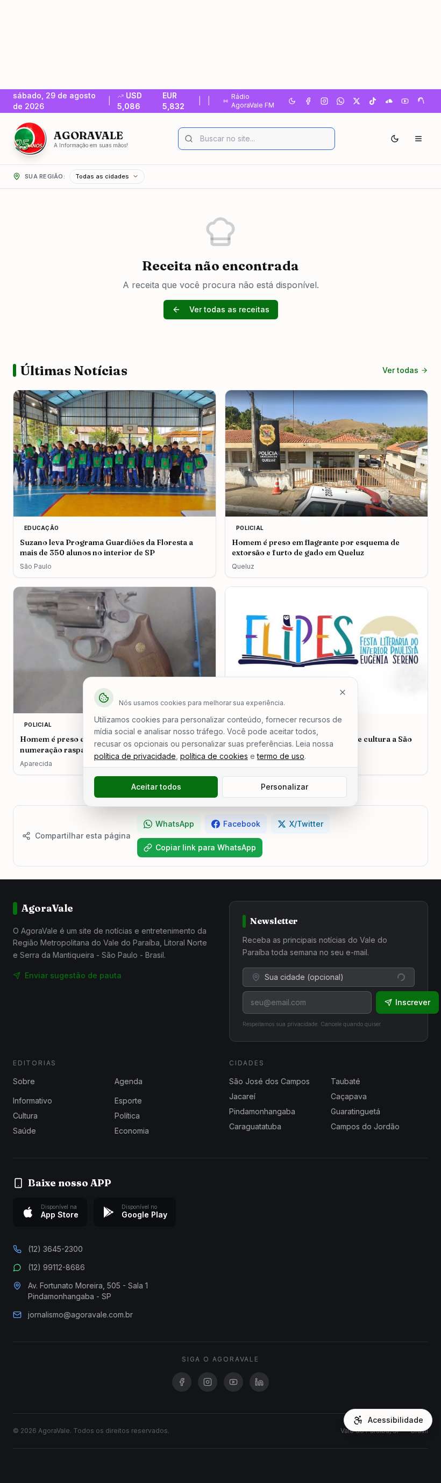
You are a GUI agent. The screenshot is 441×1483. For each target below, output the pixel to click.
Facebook (241, 823)
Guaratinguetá (355, 1111)
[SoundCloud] (389, 101)
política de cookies (214, 756)
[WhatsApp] (340, 101)
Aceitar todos (156, 786)
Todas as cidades (102, 176)
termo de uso (280, 756)
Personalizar (284, 786)
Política (127, 1115)
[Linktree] (421, 101)
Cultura (25, 1115)
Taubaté (345, 1081)
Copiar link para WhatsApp (205, 847)
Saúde (24, 1130)
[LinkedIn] (259, 1382)
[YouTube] (405, 101)
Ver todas (400, 370)
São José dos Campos (269, 1081)
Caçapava (349, 1096)
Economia (132, 1130)
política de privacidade (135, 756)
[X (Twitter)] (357, 101)
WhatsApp (174, 823)
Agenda (129, 1081)
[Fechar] (342, 692)
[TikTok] (373, 101)
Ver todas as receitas (229, 309)
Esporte (128, 1100)
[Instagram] (324, 101)
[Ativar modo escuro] (292, 101)
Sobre (24, 1081)
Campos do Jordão (365, 1126)
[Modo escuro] (394, 138)
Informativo (32, 1100)
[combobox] (329, 977)
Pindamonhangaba (262, 1111)
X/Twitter (306, 823)
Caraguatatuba (255, 1126)
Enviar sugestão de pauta (73, 975)
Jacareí (242, 1096)
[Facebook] (308, 101)
